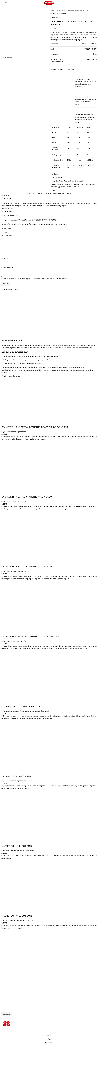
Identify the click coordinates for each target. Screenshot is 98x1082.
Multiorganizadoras (33, 711)
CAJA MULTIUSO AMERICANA (16, 776)
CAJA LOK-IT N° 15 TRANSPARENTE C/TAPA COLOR (27, 497)
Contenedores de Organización (77, 11)
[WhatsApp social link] (61, 190)
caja (81, 184)
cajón (86, 184)
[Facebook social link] (56, 190)
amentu (77, 104)
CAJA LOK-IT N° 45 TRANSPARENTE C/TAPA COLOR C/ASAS (31, 636)
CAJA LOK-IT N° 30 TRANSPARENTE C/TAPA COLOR (27, 566)
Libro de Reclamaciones (8, 995)
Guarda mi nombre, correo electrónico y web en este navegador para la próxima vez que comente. (34, 279)
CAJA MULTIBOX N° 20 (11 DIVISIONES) (20, 706)
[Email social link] (58, 190)
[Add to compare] (3, 423)
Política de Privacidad (7, 986)
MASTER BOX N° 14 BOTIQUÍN (16, 846)
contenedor (54, 187)
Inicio (52, 11)
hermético (69, 187)
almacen (61, 184)
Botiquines (5, 851)
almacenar (68, 184)
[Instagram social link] (54, 995)
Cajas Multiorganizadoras (10, 711)
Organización (60, 11)
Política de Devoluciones (8, 991)
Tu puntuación (6, 228)
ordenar (76, 187)
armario (76, 184)
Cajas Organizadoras (58, 13)
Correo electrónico (8, 267)
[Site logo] (49, 3)
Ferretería (23, 711)
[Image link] (64, 986)
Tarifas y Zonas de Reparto (9, 993)
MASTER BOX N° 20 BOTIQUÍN (16, 916)
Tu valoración (6, 235)
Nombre (4, 258)
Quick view (3, 447)
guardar (62, 187)
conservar (92, 184)
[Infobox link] (24, 951)
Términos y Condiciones (8, 988)
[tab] (31, 193)
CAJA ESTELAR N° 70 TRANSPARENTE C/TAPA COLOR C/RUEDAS (34, 427)
